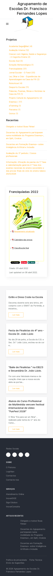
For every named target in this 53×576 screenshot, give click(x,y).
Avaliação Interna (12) (19, 50)
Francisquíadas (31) (18, 68)
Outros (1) (13, 113)
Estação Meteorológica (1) (21, 65)
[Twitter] (21, 455)
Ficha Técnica (35, 560)
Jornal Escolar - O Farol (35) (22, 72)
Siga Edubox (12, 502)
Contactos (11, 475)
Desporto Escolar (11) (19, 87)
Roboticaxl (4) (15, 83)
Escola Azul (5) (16, 61)
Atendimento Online (15, 494)
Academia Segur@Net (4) (20, 46)
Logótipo (10, 471)
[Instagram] (14, 455)
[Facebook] (8, 455)
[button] (7, 24)
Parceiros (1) (14, 109)
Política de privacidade (16, 560)
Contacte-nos (12, 480)
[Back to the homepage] (26, 23)
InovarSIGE (11, 498)
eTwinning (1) (15, 105)
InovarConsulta (13, 506)
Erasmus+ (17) (15, 102)
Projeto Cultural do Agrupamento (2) (25, 98)
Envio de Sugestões (15, 563)
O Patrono (11, 467)
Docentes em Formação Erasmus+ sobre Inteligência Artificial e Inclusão (33, 546)
